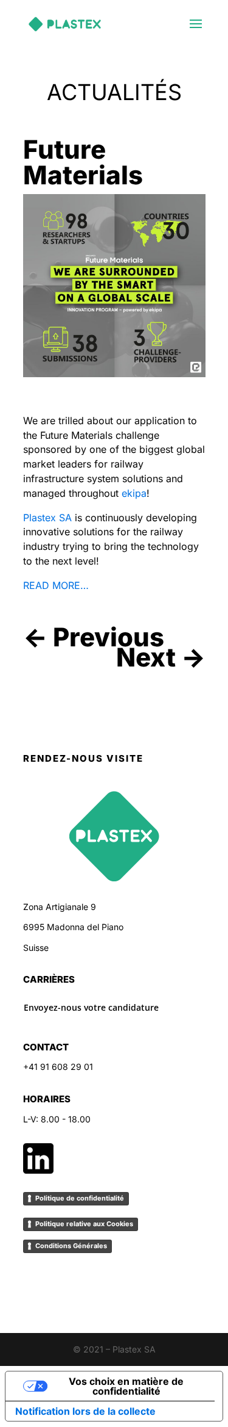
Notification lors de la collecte (85, 1411)
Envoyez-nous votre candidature (91, 1007)
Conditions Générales (71, 1245)
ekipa (134, 493)
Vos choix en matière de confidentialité (126, 1386)
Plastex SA (47, 517)
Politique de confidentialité (79, 1198)
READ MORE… (56, 585)
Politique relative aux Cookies (84, 1223)
